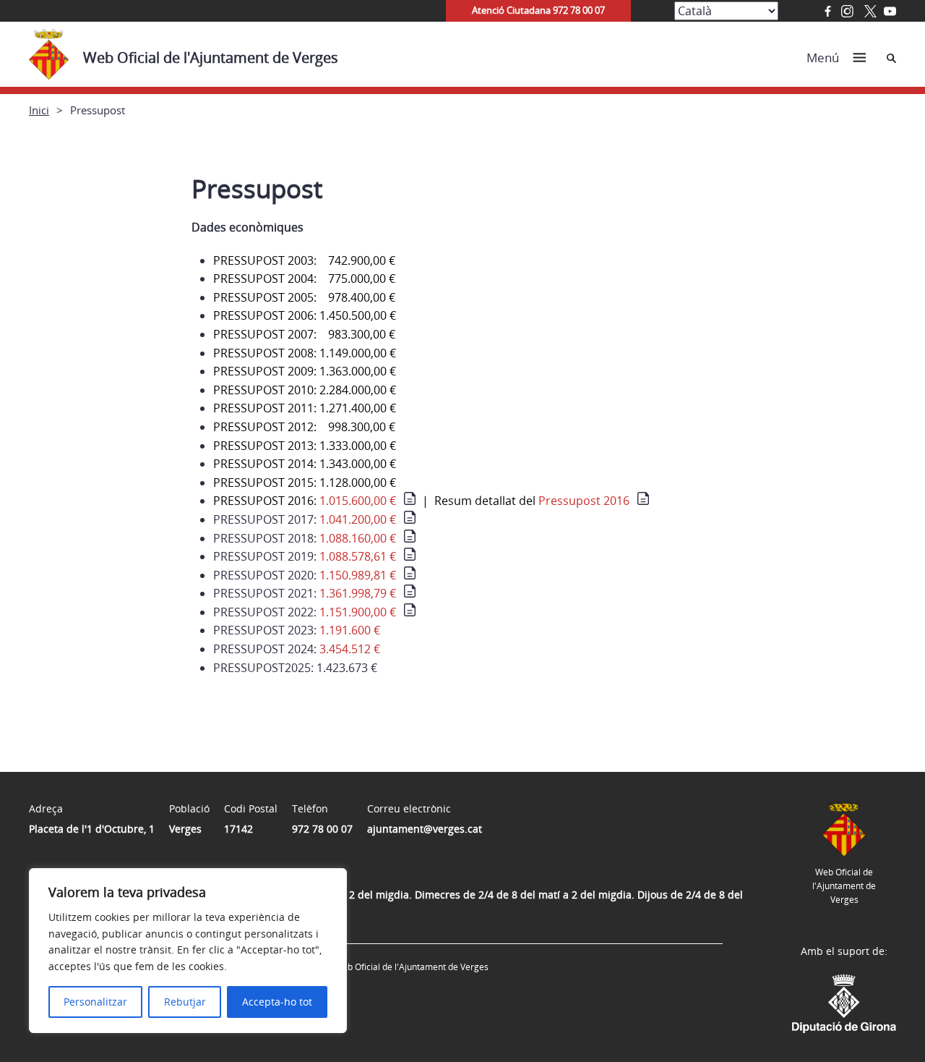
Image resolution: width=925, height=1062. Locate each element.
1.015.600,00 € (357, 501)
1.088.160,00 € (357, 538)
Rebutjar (185, 1001)
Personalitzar (95, 1001)
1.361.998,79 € (357, 593)
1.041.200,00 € (357, 519)
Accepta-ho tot (277, 1001)
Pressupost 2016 (583, 501)
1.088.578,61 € (357, 556)
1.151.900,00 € (357, 612)
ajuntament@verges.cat (424, 829)
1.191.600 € (349, 630)
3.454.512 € (349, 649)
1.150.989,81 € (357, 575)
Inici (39, 110)
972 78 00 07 (322, 829)
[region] (188, 950)
